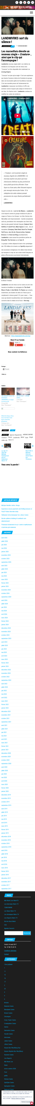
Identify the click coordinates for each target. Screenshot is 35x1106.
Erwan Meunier (22, 46)
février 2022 (5, 704)
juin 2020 (4, 774)
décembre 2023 (6, 628)
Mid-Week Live (8, 1062)
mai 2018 (4, 861)
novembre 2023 (6, 631)
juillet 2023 (4, 645)
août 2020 (4, 767)
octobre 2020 (5, 760)
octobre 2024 (5, 593)
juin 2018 (4, 857)
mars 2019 (4, 826)
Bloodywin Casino (9, 1009)
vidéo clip (4, 440)
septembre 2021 (6, 722)
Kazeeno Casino (9, 1055)
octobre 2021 (5, 718)
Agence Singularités (16, 435)
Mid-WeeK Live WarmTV (11, 900)
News (12, 430)
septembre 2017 (6, 889)
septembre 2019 (6, 805)
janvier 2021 (5, 750)
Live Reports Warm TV (10, 918)
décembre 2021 (6, 711)
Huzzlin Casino (8, 1034)
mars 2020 (4, 784)
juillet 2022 (4, 687)
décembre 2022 (6, 670)
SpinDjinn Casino (9, 1082)
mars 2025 (4, 579)
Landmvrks (16, 437)
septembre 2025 (6, 562)
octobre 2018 (5, 843)
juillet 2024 (4, 604)
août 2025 (4, 565)
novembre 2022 (6, 673)
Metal (22, 437)
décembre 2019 (6, 795)
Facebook (16, 2)
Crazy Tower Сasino (10, 1020)
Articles (6, 1003)
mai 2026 (4, 548)
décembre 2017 (6, 878)
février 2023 (5, 663)
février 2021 (5, 746)
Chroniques (7, 1016)
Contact (6, 954)
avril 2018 (4, 864)
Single (31, 437)
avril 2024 (4, 614)
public (6, 1075)
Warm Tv (10, 440)
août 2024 (4, 600)
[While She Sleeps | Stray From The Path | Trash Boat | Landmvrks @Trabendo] (8, 411)
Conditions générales (10, 951)
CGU (5, 925)
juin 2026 (4, 545)
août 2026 (4, 538)
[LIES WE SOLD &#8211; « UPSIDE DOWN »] (23, 391)
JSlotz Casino (8, 1044)
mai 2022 (4, 694)
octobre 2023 (5, 635)
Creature (4, 437)
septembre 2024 (6, 597)
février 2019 (5, 829)
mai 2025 (4, 576)
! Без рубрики (8, 964)
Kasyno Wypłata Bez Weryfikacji (13, 1051)
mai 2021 (4, 736)
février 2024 (5, 621)
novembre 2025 (6, 555)
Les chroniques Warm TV (11, 914)
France (10, 437)
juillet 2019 (4, 812)
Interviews (7, 1037)
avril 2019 (4, 823)
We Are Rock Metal (9, 921)
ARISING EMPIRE (28, 434)
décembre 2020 (6, 753)
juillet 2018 (4, 854)
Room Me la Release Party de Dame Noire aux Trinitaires (29, 455)
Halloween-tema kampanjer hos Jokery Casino (14, 515)
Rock (26, 437)
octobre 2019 (5, 802)
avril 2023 (4, 656)
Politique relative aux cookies (18, 1098)
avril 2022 (4, 697)
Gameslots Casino (9, 1030)
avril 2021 (4, 739)
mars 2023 (4, 659)
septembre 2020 (6, 763)
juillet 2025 (4, 569)
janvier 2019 (5, 833)
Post (5, 1072)
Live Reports (8, 1058)
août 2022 (4, 684)
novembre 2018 (6, 840)
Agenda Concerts (9, 928)
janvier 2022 (5, 708)
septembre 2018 (6, 847)
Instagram (20, 2)
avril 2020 (4, 781)
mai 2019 (4, 819)
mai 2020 (4, 777)
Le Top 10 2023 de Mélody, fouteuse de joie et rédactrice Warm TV (5, 456)
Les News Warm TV (10, 911)
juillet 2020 (4, 770)
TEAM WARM (8, 907)
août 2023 (4, 642)
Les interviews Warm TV (11, 904)
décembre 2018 (6, 836)
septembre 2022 (6, 680)
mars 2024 (4, 618)
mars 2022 (4, 701)
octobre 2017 (5, 885)
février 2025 (5, 583)
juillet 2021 (4, 729)
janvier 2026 (5, 551)
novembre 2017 (6, 882)
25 (5, 989)
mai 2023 (4, 652)
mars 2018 (4, 868)
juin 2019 (4, 816)
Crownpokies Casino (10, 1023)
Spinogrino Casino (9, 1086)
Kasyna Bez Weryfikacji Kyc (12, 1048)
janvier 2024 (5, 624)
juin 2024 (4, 607)
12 (5, 975)
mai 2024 (4, 611)
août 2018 (4, 850)
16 (5, 978)
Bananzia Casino (9, 1006)
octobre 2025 (5, 558)
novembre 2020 (6, 756)
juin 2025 (4, 572)
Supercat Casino (9, 1089)
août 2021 (4, 725)
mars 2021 (4, 743)
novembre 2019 (6, 798)
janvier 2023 (5, 666)
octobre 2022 (5, 677)
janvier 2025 (5, 586)
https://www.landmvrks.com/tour (20, 336)
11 (5, 971)
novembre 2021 (6, 715)
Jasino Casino (8, 1041)
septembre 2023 (6, 638)
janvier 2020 (5, 791)
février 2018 (5, 871)
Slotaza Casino (8, 1079)
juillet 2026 (4, 541)
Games (6, 1027)
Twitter (28, 2)
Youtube (24, 2)
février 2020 (5, 788)
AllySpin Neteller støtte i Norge (10, 505)
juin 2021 (4, 732)
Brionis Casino (8, 1013)
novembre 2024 (6, 590)
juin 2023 (4, 649)
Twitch (32, 2)
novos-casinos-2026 (10, 1069)
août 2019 (4, 809)
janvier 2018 (5, 875)
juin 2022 (4, 690)
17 (5, 982)
